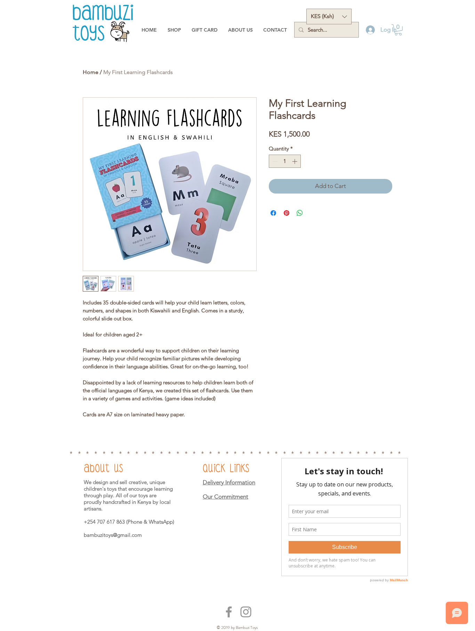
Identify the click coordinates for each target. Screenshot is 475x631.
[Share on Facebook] (273, 213)
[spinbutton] (285, 161)
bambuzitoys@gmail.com (113, 535)
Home (90, 72)
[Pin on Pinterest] (286, 213)
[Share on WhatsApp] (300, 213)
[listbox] (329, 16)
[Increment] (295, 161)
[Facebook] (229, 612)
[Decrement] (274, 161)
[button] (329, 16)
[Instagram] (246, 612)
